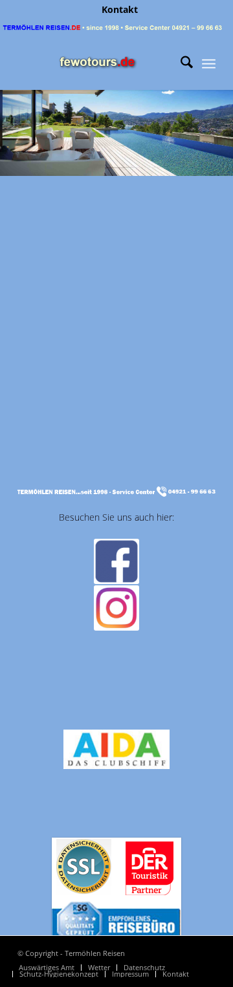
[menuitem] (119, 9)
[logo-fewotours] (96, 64)
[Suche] (180, 64)
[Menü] (209, 64)
